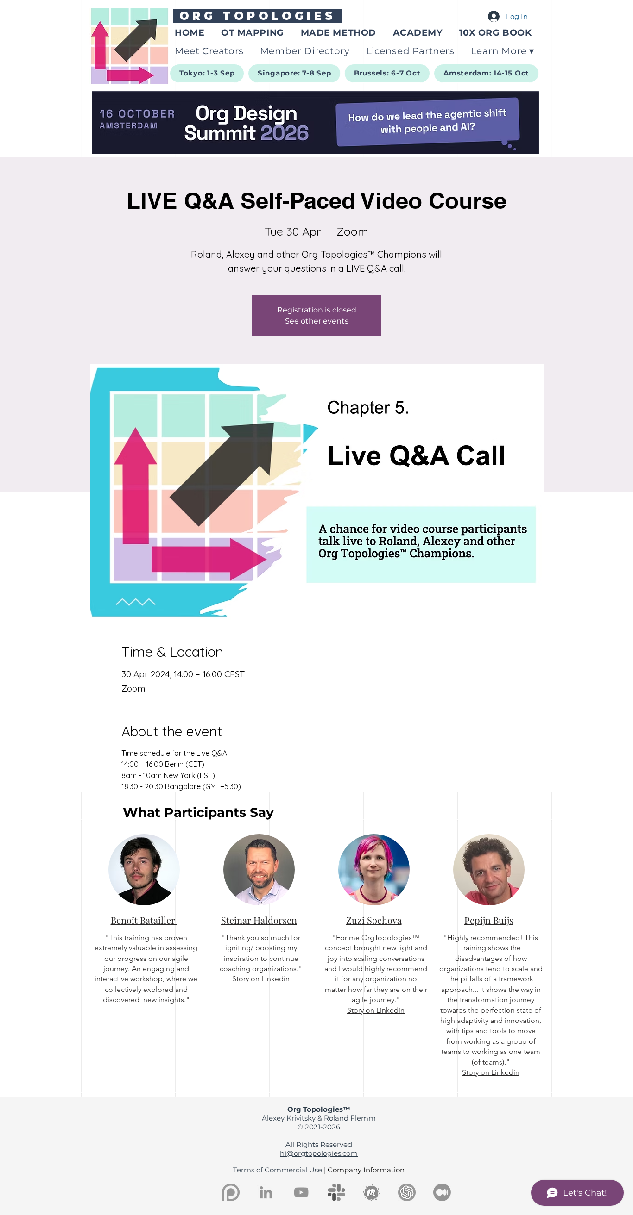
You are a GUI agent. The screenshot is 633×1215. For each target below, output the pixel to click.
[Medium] (442, 1192)
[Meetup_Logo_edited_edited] (371, 1192)
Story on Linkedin (261, 978)
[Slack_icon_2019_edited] (336, 1192)
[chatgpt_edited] (407, 1192)
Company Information (366, 1169)
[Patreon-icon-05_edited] (231, 1192)
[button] (503, 51)
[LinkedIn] (266, 1192)
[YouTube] (301, 1192)
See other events (316, 321)
